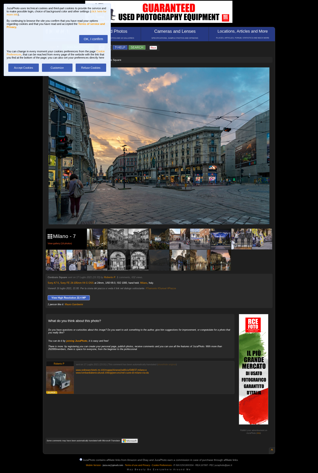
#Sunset (162, 288)
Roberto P (109, 277)
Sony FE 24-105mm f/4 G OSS (77, 282)
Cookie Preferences (162, 465)
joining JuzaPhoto (76, 340)
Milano (143, 282)
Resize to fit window (161, 74)
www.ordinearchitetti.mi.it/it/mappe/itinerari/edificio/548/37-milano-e (111, 370)
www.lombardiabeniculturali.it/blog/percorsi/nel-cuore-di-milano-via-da (112, 372)
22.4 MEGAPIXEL (162, 217)
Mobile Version (93, 465)
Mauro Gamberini (74, 304)
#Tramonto (151, 288)
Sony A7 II (53, 282)
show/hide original (167, 364)
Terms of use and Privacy (137, 465)
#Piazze (171, 288)
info (258, 433)
